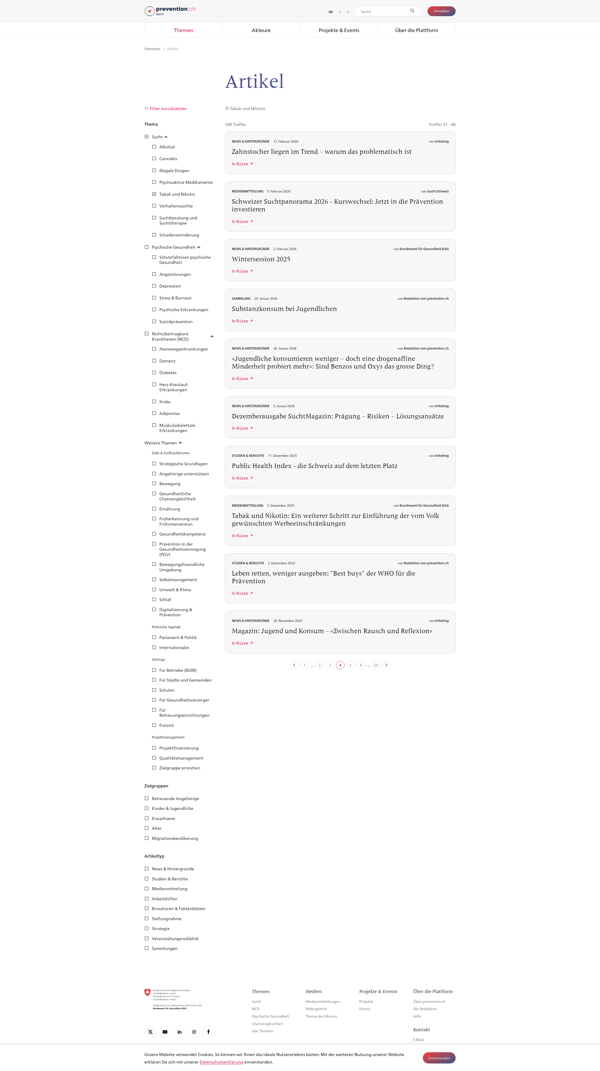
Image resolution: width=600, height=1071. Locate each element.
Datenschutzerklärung (221, 1061)
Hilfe (417, 1016)
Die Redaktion (425, 1008)
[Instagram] (194, 1032)
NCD (255, 1008)
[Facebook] (208, 1032)
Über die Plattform (416, 29)
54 (376, 665)
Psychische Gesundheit (270, 1016)
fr (348, 11)
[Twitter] (150, 1032)
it (340, 11)
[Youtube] (165, 1032)
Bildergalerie (316, 1008)
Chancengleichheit (267, 1023)
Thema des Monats (321, 1016)
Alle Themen (262, 1030)
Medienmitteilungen (323, 1001)
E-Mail (418, 1039)
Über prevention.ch (429, 1001)
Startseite (152, 48)
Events (364, 1008)
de (331, 11)
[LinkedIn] (179, 1032)
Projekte (366, 1001)
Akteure (261, 29)
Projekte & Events (339, 29)
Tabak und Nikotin (248, 108)
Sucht (256, 1001)
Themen (183, 29)
